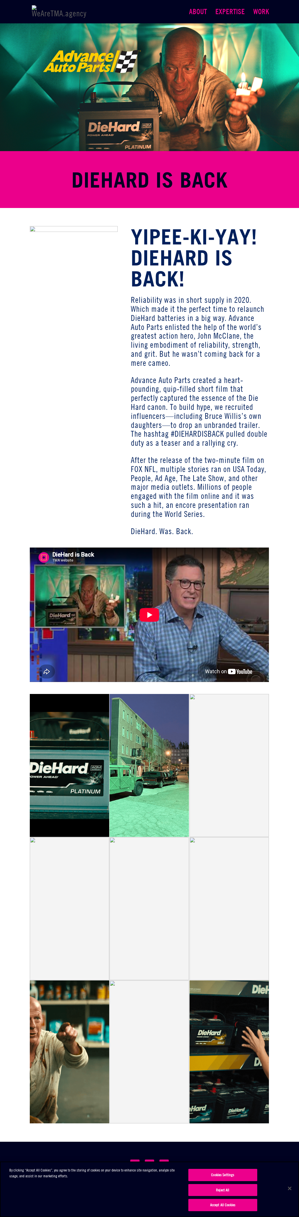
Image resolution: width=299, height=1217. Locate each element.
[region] (149, 1189)
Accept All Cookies (222, 1204)
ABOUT (198, 13)
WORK (261, 13)
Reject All (222, 1190)
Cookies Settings (222, 1174)
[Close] (289, 1188)
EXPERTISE (230, 13)
